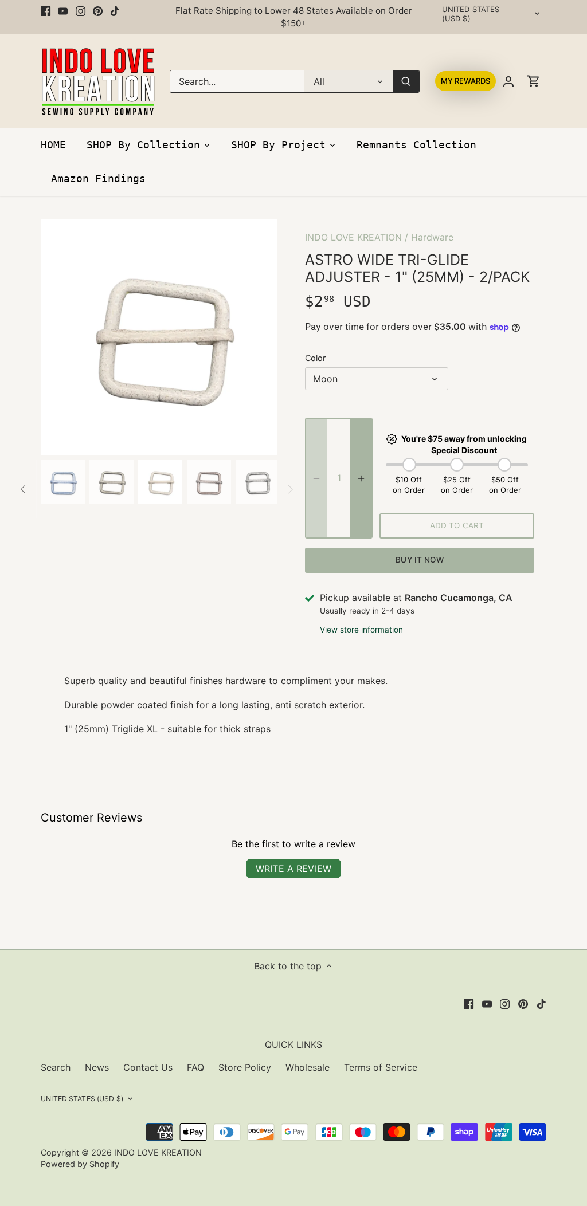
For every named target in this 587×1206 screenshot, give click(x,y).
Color (315, 358)
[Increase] (361, 478)
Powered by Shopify (80, 1164)
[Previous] (58, 337)
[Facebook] (45, 11)
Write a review (293, 868)
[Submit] (406, 81)
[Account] (508, 81)
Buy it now (419, 559)
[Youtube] (63, 11)
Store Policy (244, 1067)
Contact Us (148, 1067)
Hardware (432, 237)
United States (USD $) (471, 14)
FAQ (195, 1067)
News (97, 1067)
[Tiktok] (115, 11)
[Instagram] (80, 11)
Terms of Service (380, 1067)
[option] (159, 337)
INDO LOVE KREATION (353, 237)
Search (56, 1067)
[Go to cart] (534, 81)
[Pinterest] (98, 11)
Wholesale (307, 1067)
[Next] (260, 337)
